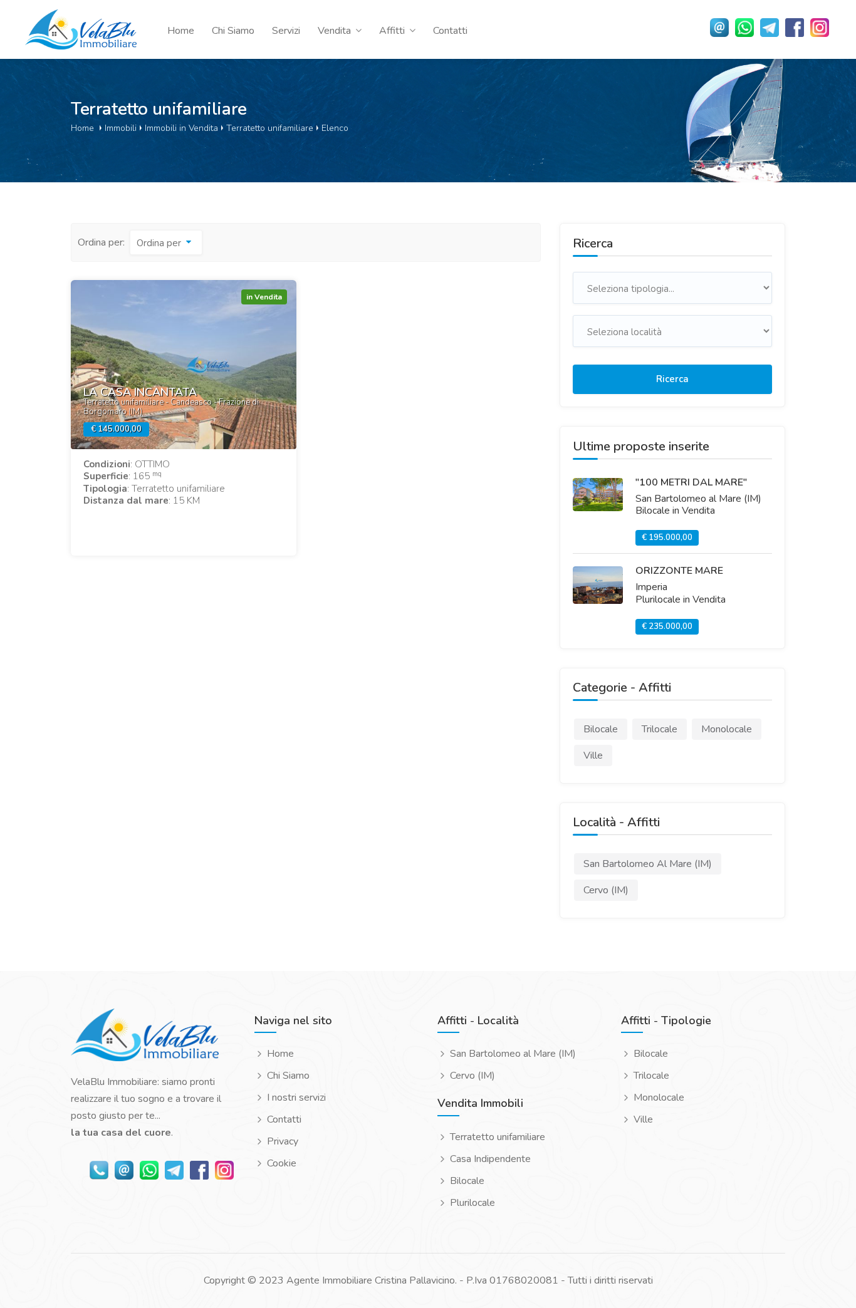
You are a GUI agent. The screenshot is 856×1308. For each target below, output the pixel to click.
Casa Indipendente (490, 1159)
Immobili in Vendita (181, 127)
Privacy (282, 1141)
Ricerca (672, 379)
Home (180, 31)
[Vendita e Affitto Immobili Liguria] (81, 29)
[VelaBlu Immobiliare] (145, 1040)
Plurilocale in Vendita (680, 599)
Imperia (651, 587)
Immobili (121, 127)
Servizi (286, 31)
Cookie (281, 1163)
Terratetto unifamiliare (269, 127)
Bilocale (467, 1181)
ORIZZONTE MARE (679, 571)
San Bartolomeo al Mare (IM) (698, 499)
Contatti (450, 31)
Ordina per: (101, 242)
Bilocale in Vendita (675, 510)
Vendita (334, 31)
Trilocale (651, 1075)
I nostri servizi (296, 1097)
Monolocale (659, 1097)
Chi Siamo (233, 31)
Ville (643, 1119)
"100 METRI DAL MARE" (691, 482)
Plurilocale (472, 1203)
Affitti (392, 31)
